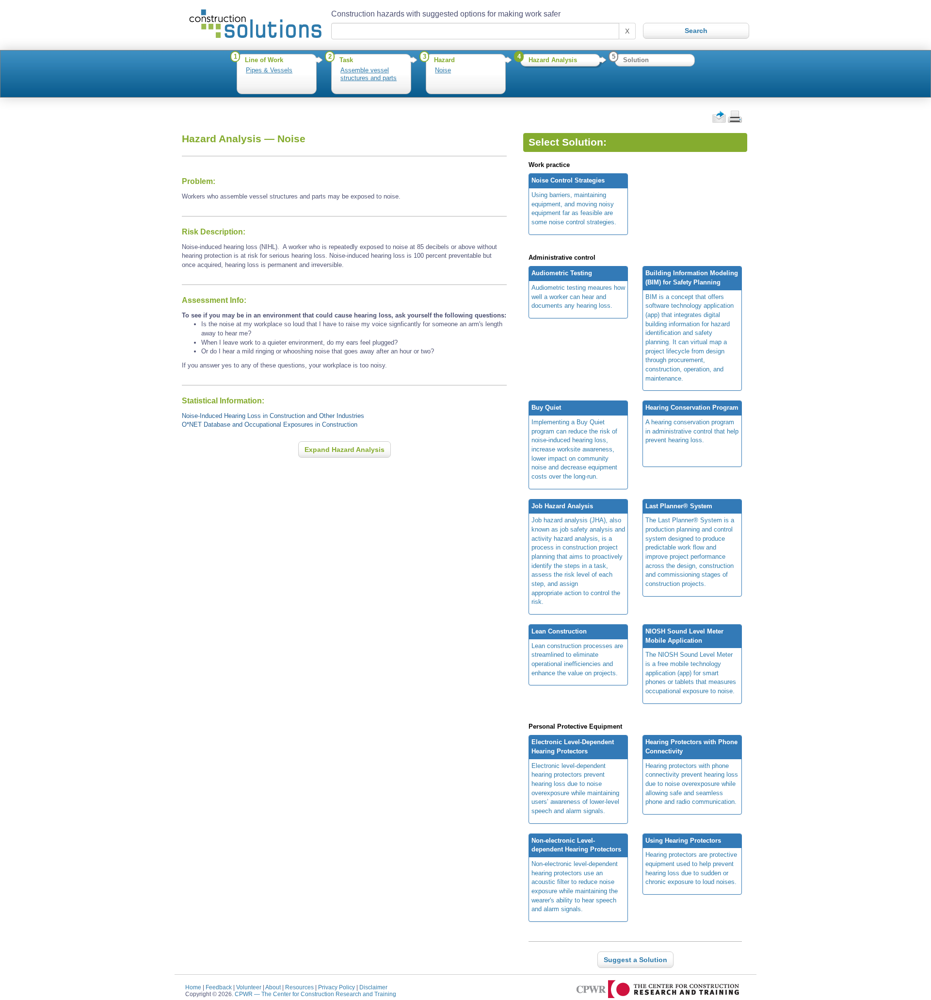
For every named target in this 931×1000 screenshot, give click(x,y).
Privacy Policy (336, 987)
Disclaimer (373, 987)
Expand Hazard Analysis (345, 449)
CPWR (315, 994)
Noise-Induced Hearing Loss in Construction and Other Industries (273, 415)
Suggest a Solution (635, 960)
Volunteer (248, 987)
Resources (299, 987)
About (273, 987)
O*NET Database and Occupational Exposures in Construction (269, 424)
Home (193, 987)
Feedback (219, 987)
